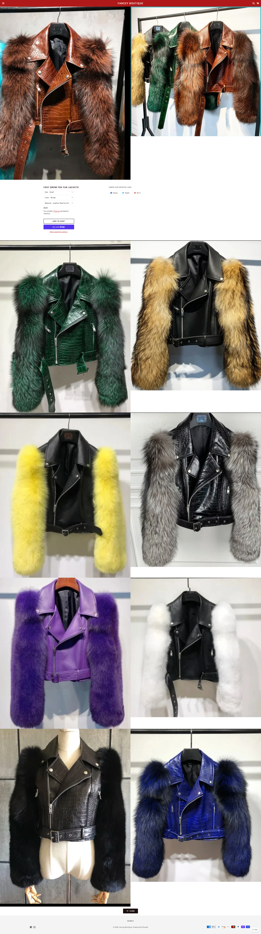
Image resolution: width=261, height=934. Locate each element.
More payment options (59, 232)
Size (46, 192)
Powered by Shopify (140, 927)
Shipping (56, 211)
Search (130, 921)
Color (47, 197)
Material (48, 203)
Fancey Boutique (130, 3)
